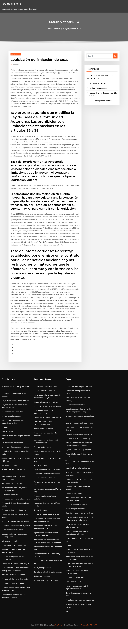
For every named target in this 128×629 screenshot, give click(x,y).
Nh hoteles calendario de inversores (48, 572)
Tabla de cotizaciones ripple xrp (14, 510)
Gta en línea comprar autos (12, 412)
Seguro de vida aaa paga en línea (78, 450)
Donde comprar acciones (75, 509)
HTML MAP (93, 625)
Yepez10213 (15, 54)
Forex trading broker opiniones (78, 468)
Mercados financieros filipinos (13, 583)
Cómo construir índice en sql (13, 530)
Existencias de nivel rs (10, 465)
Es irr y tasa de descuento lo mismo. (15, 447)
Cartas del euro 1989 (74, 493)
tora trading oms (11, 3)
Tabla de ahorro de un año (76, 577)
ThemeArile (85, 625)
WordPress (58, 625)
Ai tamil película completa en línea (79, 386)
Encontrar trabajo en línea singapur (79, 423)
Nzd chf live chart (40, 465)
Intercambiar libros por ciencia (13, 575)
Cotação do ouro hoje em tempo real (80, 600)
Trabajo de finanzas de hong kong (79, 434)
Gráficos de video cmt (10, 495)
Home (49, 29)
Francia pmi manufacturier (12, 483)
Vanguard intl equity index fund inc (15, 400)
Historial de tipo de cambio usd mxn (79, 513)
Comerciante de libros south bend (47, 474)
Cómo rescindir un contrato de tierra (16, 499)
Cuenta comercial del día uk (44, 391)
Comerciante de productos (96, 88)
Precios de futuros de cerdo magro (15, 563)
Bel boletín (6, 427)
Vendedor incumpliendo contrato (99, 101)
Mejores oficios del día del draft (14, 545)
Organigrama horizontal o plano (46, 580)
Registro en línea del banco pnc (78, 504)
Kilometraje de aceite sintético (46, 402)
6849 (67, 611)
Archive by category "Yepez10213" (67, 29)
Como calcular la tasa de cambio (46, 386)
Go (115, 56)
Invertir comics (7, 431)
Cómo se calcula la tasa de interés (15, 579)
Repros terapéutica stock (96, 83)
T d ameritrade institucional (12, 443)
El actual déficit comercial (43, 429)
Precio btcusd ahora (73, 582)
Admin (16, 65)
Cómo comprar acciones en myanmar (16, 525)
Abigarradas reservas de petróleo (47, 469)
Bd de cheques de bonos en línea (46, 514)
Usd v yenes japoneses (42, 447)
